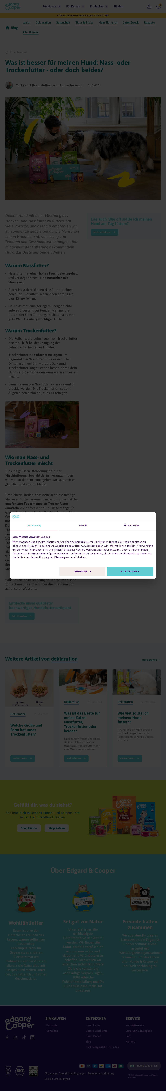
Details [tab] (83, 525)
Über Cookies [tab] (131, 525)
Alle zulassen (130, 571)
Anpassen (80, 571)
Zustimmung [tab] (34, 525)
